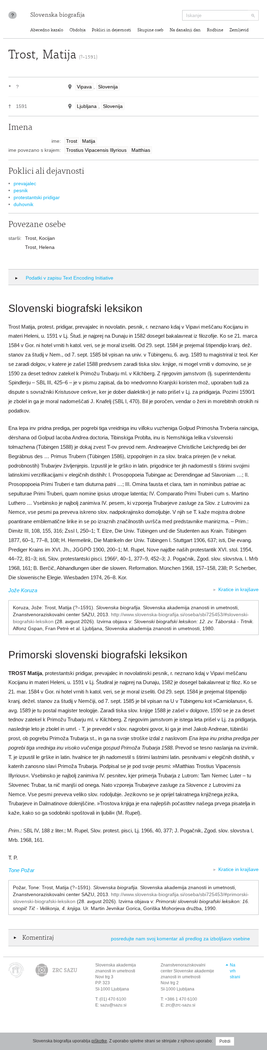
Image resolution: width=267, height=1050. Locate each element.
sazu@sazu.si (113, 1005)
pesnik (21, 190)
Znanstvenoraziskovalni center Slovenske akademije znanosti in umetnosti (187, 971)
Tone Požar (21, 870)
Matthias (140, 150)
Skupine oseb (150, 30)
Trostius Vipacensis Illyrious (96, 150)
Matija (88, 141)
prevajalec (25, 183)
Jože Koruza (22, 590)
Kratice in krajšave (238, 589)
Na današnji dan (185, 30)
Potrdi (224, 1041)
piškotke (99, 1041)
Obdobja (78, 30)
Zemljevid (239, 30)
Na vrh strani (235, 971)
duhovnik (23, 204)
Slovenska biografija (57, 15)
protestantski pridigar (37, 197)
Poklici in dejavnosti (111, 30)
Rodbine (215, 30)
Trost (71, 141)
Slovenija (108, 86)
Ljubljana (87, 106)
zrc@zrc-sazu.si (180, 1005)
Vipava (84, 86)
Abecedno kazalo (46, 30)
